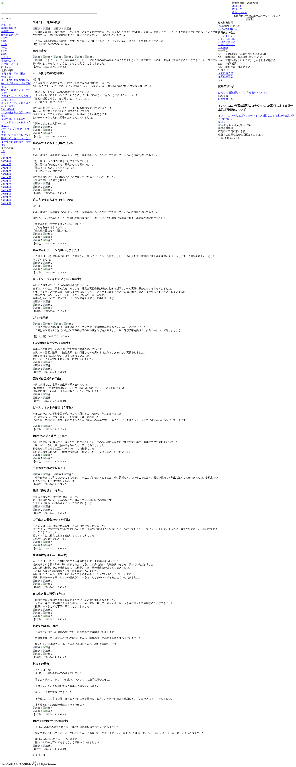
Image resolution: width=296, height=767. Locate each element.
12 (231, 39)
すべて (236, 26)
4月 (3, 154)
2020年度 (6, 177)
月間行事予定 (225, 73)
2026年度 (6, 158)
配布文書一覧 (225, 99)
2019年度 (6, 180)
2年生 (4, 41)
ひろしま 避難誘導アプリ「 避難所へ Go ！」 (243, 92)
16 (224, 41)
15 (222, 41)
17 (227, 41)
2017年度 (6, 187)
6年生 (4, 54)
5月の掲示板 (8, 109)
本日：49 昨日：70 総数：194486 (239, 9)
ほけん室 (6, 67)
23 (224, 44)
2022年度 (6, 171)
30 (224, 47)
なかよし (6, 57)
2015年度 (6, 193)
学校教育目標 (8, 28)
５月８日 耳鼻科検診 (13, 73)
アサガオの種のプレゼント (16, 135)
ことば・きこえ (9, 64)
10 (227, 39)
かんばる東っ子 (9, 34)
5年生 (4, 51)
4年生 (4, 47)
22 (222, 44)
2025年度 (6, 161)
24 (227, 44)
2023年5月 (227, 29)
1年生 (4, 38)
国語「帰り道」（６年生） (16, 138)
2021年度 (6, 174)
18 (229, 41)
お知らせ (6, 25)
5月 (3, 151)
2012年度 (6, 203)
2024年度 (6, 164)
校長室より (7, 31)
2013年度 (6, 200)
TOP (3, 22)
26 (231, 44)
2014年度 (6, 197)
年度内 (225, 26)
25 (229, 44)
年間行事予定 (225, 76)
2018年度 (6, 184)
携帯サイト (224, 122)
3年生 (4, 44)
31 (227, 47)
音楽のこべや (8, 60)
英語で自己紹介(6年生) (13, 119)
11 (229, 39)
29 (222, 47)
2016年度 (6, 190)
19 (231, 41)
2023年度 (6, 167)
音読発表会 (7, 77)
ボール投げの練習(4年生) (15, 80)
